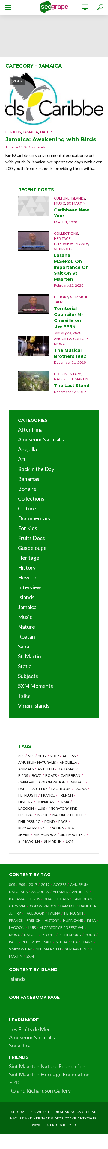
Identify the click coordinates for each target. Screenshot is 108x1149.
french (66, 795)
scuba (58, 828)
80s (21, 756)
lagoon (26, 808)
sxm (69, 841)
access (69, 756)
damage (77, 782)
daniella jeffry (32, 788)
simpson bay (45, 834)
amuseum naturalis (37, 762)
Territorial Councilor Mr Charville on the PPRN (68, 317)
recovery (27, 828)
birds (23, 775)
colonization (52, 782)
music (43, 815)
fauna (81, 788)
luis (41, 808)
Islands (78, 198)
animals (26, 769)
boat (36, 775)
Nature (48, 30)
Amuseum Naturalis (32, 1037)
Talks (59, 302)
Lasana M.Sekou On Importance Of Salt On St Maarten (71, 267)
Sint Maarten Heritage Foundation (49, 1074)
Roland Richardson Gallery (40, 1090)
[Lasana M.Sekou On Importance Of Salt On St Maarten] (33, 241)
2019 (54, 756)
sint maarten (73, 834)
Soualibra (20, 1045)
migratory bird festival (62, 927)
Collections (66, 233)
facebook (61, 788)
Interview (63, 243)
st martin (53, 841)
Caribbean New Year (71, 213)
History (61, 296)
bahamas (66, 769)
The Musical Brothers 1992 (70, 353)
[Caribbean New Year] (33, 206)
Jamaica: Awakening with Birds (46, 38)
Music (59, 203)
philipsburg (29, 821)
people (76, 815)
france (48, 795)
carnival (26, 782)
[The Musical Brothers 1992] (33, 346)
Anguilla (62, 338)
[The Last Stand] (33, 381)
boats (51, 775)
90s (31, 756)
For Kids (13, 30)
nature (59, 815)
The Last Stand (71, 385)
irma (65, 802)
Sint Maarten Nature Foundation (47, 1066)
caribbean (70, 775)
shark (24, 834)
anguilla (68, 762)
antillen (46, 769)
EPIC (15, 1082)
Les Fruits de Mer (29, 1029)
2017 (42, 756)
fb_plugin (27, 795)
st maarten (29, 841)
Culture (62, 198)
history (25, 802)
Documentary (67, 374)
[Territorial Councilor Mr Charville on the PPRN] (33, 304)
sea (71, 828)
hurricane (47, 802)
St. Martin (76, 203)
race (63, 821)
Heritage (62, 238)
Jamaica (31, 30)
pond (49, 821)
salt (44, 828)
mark (41, 147)
